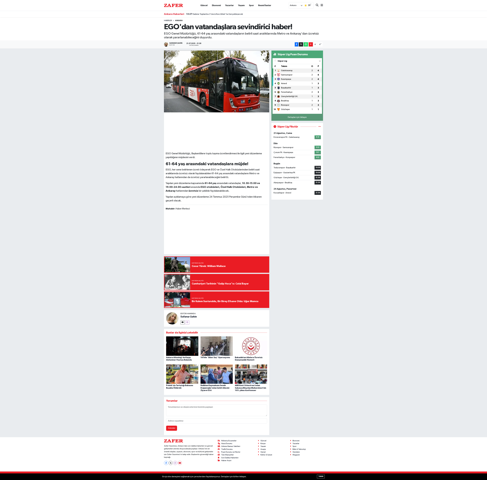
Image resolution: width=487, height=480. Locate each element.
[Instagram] (187, 322)
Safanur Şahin (188, 316)
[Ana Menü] (320, 5)
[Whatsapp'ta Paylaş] (306, 44)
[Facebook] (166, 463)
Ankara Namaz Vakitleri (230, 446)
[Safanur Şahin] (172, 318)
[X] (171, 463)
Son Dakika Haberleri (229, 458)
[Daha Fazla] (311, 44)
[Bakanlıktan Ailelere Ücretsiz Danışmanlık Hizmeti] (251, 346)
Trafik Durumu (227, 449)
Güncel (204, 5)
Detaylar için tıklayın (297, 117)
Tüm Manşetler (227, 455)
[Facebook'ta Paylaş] (296, 44)
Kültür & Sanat (266, 455)
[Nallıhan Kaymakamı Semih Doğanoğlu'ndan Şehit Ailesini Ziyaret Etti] (217, 374)
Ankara (179, 20)
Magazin (296, 455)
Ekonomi (216, 5)
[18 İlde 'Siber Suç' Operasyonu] (217, 346)
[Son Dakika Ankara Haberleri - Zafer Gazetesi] (173, 5)
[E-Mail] (182, 322)
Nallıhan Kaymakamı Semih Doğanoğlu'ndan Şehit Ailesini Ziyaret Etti (215, 387)
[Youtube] (180, 463)
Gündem (296, 452)
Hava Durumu (226, 443)
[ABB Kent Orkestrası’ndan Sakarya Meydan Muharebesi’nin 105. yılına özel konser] (251, 374)
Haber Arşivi (226, 460)
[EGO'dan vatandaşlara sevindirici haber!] (216, 81)
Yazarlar (229, 5)
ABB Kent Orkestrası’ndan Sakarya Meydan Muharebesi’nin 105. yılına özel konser (250, 387)
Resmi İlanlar (264, 5)
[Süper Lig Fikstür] (319, 127)
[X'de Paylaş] (301, 44)
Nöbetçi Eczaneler (229, 441)
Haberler (168, 20)
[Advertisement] (216, 131)
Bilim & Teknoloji (299, 449)
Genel (263, 452)
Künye (263, 443)
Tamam (320, 476)
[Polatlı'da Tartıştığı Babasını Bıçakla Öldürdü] (182, 374)
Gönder (171, 428)
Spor (251, 5)
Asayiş (263, 449)
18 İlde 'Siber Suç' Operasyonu (215, 357)
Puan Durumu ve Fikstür (230, 452)
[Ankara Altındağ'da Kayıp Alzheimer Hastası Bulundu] (182, 346)
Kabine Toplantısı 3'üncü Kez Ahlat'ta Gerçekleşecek (214, 14)
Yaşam (241, 5)
